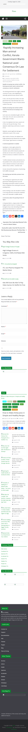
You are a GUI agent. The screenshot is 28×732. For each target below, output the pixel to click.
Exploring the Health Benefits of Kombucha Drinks (17, 473)
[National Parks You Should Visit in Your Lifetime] (6, 536)
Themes (3, 641)
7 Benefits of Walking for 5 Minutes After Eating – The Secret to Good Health (18, 485)
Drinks (4, 401)
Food (15, 401)
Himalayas (3, 683)
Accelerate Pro (4, 556)
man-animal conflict (14, 78)
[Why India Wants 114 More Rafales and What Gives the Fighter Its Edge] (6, 512)
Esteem (3, 679)
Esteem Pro (4, 558)
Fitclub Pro (3, 563)
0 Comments (6, 76)
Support (3, 632)
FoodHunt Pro (4, 551)
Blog (2, 648)
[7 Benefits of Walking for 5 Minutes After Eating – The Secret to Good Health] (6, 487)
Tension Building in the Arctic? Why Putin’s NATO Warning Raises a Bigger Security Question (18, 523)
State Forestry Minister (7, 81)
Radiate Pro (4, 561)
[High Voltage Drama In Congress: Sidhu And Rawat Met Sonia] (10, 247)
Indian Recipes (16, 404)
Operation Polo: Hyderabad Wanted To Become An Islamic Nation (15, 223)
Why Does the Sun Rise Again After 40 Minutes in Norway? (18, 448)
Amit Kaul (13, 74)
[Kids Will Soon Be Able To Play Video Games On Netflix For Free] (9, 279)
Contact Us (4, 629)
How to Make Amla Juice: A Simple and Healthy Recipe (13, 414)
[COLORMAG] (4, 612)
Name (3, 326)
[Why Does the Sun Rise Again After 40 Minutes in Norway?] (6, 450)
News (14, 41)
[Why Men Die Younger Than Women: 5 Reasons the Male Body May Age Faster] (6, 500)
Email (3, 334)
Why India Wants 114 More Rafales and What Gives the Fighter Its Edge (19, 510)
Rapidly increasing (15, 80)
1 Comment (15, 454)
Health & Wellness (7, 404)
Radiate (3, 676)
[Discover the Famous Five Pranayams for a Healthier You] (6, 438)
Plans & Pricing (5, 651)
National (5, 406)
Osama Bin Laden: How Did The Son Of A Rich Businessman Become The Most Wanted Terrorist (13, 230)
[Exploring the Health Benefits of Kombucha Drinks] (6, 475)
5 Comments (16, 491)
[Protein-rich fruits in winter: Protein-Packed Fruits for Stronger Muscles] (6, 463)
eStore (3, 664)
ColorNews (4, 686)
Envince (3, 661)
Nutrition (15, 406)
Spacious (3, 670)
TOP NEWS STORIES (7, 43)
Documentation (5, 635)
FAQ (2, 638)
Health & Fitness (21, 401)
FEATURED (5, 41)
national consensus (7, 80)
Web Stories (4, 549)
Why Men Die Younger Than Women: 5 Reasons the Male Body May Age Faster (18, 498)
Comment (4, 306)
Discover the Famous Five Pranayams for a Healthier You (18, 436)
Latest (10, 41)
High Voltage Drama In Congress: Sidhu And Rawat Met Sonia (14, 252)
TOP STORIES (14, 43)
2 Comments (20, 418)
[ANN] (3, 18)
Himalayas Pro (4, 566)
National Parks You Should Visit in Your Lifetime (18, 534)
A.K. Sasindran (7, 78)
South (19, 41)
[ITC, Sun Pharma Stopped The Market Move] (9, 264)
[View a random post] (25, 18)
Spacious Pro (4, 554)
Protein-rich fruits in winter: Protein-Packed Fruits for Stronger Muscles (17, 461)
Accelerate (3, 673)
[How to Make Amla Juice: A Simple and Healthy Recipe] (14, 397)
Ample (2, 667)
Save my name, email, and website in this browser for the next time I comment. (12, 352)
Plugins (3, 645)
